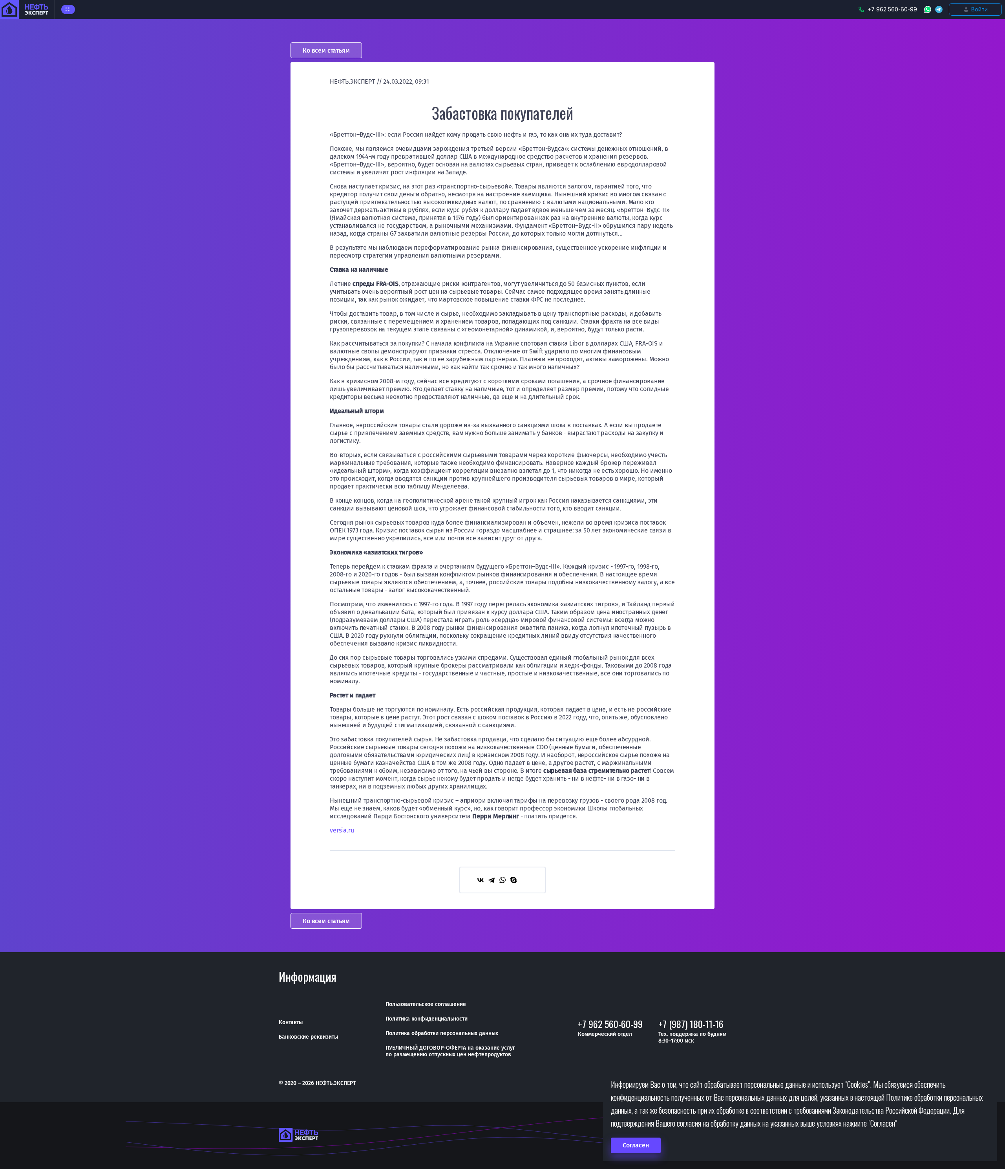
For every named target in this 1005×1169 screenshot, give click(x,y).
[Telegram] (491, 880)
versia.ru (342, 830)
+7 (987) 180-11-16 (691, 1024)
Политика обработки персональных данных (442, 1033)
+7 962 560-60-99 (610, 1024)
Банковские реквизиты (308, 1037)
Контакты (291, 1022)
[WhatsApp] (502, 880)
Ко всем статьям (326, 50)
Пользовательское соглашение (426, 1004)
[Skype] (513, 880)
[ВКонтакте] (480, 880)
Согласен (636, 1145)
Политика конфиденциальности (427, 1018)
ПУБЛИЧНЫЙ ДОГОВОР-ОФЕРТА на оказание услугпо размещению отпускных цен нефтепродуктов (450, 1051)
